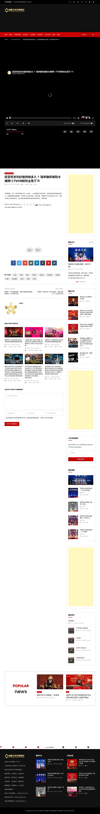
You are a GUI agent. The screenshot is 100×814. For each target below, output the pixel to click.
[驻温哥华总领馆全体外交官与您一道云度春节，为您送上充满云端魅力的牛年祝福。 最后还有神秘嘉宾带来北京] (1, 747)
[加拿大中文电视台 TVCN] (15, 10)
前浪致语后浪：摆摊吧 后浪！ (86, 354)
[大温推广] (71, 640)
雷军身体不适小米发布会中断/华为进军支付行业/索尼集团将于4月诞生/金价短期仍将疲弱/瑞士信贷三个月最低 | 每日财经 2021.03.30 (54, 370)
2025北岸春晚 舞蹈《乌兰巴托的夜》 (86, 489)
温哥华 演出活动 (81, 648)
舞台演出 (39, 692)
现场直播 (71, 621)
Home (6, 39)
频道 (58, 35)
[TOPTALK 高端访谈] (71, 630)
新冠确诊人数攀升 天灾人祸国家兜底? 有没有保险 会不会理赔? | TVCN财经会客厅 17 (86, 342)
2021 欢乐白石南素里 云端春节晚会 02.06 (86, 325)
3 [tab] (80, 281)
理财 (7, 279)
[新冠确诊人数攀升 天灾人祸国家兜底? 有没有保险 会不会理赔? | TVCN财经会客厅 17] (73, 343)
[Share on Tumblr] (42, 263)
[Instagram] (82, 2)
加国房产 (40, 35)
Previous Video (10, 289)
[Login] (93, 2)
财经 (34, 279)
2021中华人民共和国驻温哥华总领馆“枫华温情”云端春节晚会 (86, 312)
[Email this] (31, 263)
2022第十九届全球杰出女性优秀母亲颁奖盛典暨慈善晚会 (13, 341)
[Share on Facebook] (13, 263)
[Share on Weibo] (54, 263)
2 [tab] (78, 281)
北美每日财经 (80, 658)
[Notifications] (90, 2)
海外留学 (49, 275)
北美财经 (33, 35)
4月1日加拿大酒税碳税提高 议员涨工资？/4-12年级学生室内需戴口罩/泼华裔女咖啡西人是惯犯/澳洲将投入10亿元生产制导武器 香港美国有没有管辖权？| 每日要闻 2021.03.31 (34, 372)
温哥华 (57, 275)
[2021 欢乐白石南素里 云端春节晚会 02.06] (73, 329)
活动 (68, 692)
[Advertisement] (68, 17)
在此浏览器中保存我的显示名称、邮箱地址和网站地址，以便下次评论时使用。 (30, 418)
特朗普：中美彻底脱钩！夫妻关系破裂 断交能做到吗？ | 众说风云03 (18, 293)
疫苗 (22, 279)
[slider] (40, 118)
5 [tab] (84, 281)
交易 (21, 275)
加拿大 (34, 275)
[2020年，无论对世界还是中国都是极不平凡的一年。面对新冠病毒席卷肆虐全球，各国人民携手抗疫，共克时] (13, 747)
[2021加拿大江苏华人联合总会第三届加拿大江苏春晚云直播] (72, 764)
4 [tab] (82, 281)
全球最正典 (17, 35)
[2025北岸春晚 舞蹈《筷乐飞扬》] (41, 764)
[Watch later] (86, 2)
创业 (27, 275)
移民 (28, 279)
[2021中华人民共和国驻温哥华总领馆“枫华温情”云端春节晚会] (73, 315)
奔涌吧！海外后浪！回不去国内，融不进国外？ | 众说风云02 (50, 293)
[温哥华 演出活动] (71, 650)
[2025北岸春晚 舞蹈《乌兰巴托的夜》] (73, 493)
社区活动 (47, 35)
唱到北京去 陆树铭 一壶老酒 (86, 298)
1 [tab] (76, 281)
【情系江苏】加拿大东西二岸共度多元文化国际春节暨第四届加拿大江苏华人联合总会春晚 (34, 342)
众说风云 (25, 35)
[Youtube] (78, 2)
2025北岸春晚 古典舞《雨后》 (86, 503)
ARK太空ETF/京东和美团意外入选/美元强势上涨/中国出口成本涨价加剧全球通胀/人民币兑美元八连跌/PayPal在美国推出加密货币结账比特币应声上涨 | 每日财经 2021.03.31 (14, 371)
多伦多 (41, 275)
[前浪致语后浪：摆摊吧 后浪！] (73, 357)
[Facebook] (70, 2)
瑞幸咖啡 (14, 279)
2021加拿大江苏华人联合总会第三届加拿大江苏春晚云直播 (87, 761)
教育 (53, 35)
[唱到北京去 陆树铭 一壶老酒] (73, 301)
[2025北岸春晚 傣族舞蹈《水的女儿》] (73, 520)
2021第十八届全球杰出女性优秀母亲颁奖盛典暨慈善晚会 (54, 341)
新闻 (10, 35)
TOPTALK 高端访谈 (82, 628)
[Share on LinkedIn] (36, 263)
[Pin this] (48, 263)
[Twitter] (74, 2)
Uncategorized (15, 39)
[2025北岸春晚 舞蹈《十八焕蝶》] (73, 534)
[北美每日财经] (71, 660)
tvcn (7, 184)
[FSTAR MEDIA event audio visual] (38, 747)
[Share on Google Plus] (25, 263)
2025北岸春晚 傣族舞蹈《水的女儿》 (23, 2)
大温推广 (79, 638)
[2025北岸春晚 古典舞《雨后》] (73, 507)
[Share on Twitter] (19, 263)
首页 (6, 35)
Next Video (59, 289)
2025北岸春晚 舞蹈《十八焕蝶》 (86, 531)
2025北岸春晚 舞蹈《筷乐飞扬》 (79, 265)
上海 (15, 275)
